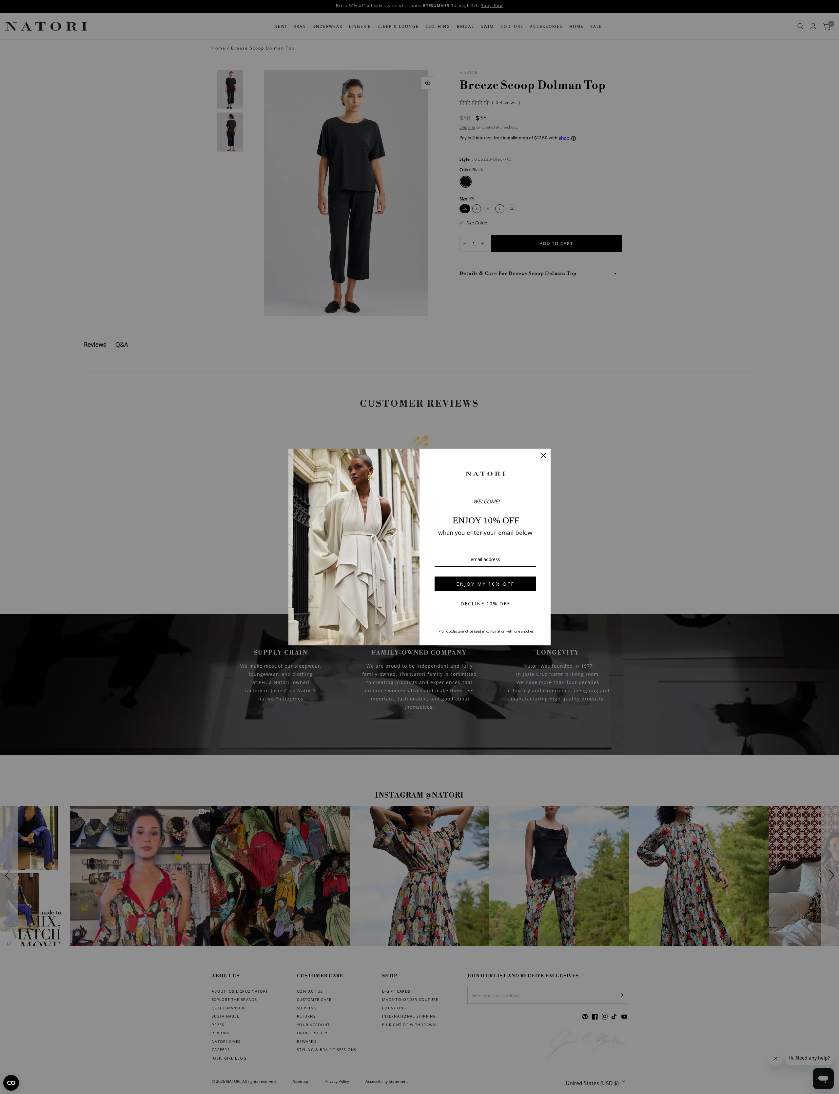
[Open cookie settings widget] (11, 1083)
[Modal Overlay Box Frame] (419, 547)
